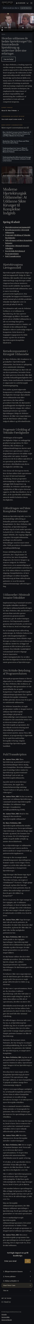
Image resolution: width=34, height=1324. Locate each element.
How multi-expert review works (13, 119)
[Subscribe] (28, 1261)
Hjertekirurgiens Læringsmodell (17, 227)
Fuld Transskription (13, 256)
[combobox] (17, 8)
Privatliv (4, 1314)
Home (3, 34)
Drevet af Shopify (7, 1320)
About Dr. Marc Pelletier (10, 110)
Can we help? (9, 59)
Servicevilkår (6, 1317)
